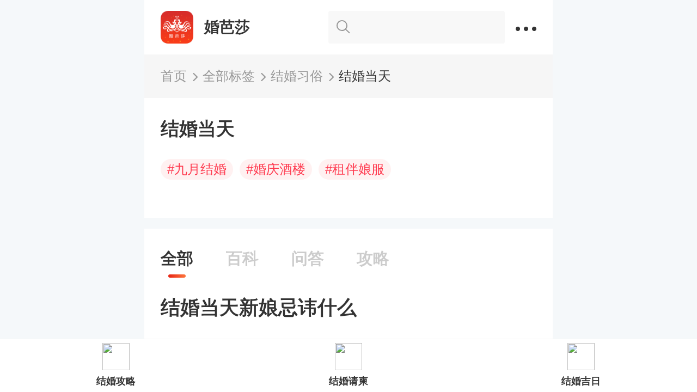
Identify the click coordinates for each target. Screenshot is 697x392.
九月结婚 (197, 169)
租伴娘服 (354, 169)
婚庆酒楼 (275, 169)
